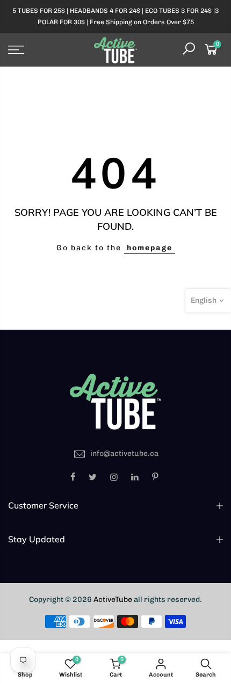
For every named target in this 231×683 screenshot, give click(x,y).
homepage (149, 247)
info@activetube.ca (124, 453)
